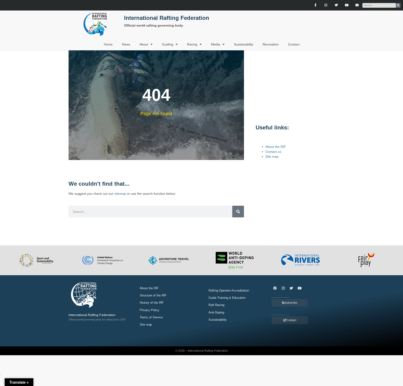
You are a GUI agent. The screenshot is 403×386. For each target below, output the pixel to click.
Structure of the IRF (153, 295)
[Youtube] (346, 5)
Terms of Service (151, 317)
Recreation (271, 44)
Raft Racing (216, 305)
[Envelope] (357, 5)
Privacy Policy (149, 310)
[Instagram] (326, 5)
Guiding (167, 44)
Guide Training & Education (227, 297)
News (126, 44)
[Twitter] (336, 5)
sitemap (120, 193)
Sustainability (243, 44)
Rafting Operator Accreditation (228, 290)
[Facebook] (274, 288)
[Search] (398, 5)
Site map (271, 156)
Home (108, 44)
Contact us (273, 151)
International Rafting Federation (166, 18)
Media (215, 44)
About (143, 44)
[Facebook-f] (315, 5)
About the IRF (275, 147)
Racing (192, 44)
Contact (293, 44)
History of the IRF (152, 302)
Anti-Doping (216, 312)
